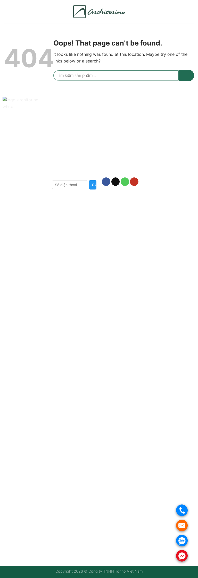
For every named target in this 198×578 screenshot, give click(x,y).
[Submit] (186, 75)
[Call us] (125, 181)
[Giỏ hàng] (191, 11)
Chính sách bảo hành (71, 118)
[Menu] (7, 11)
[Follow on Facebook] (106, 181)
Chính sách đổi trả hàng (73, 135)
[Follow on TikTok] (115, 181)
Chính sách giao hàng (71, 127)
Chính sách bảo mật (70, 144)
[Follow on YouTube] (134, 181)
